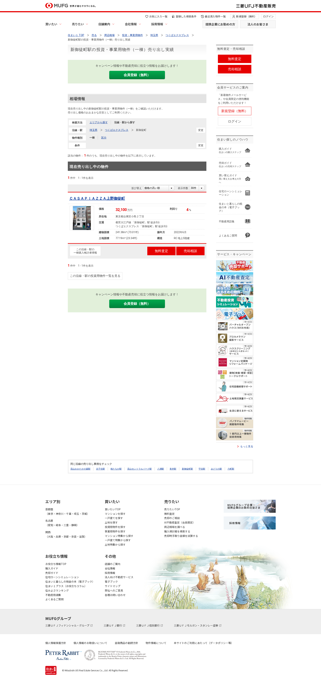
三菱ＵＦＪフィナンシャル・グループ (67, 625)
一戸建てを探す (114, 518)
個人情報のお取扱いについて (90, 643)
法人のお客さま (257, 24)
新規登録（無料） (246, 16)
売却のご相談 (172, 518)
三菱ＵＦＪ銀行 (113, 625)
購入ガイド (51, 568)
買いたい (51, 24)
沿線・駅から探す (124, 122)
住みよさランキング (57, 590)
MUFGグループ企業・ (243, 506)
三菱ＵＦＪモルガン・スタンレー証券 (196, 625)
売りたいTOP (172, 509)
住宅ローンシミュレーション (62, 577)
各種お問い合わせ (115, 595)
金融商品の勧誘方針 (126, 643)
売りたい (78, 24)
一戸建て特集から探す (118, 540)
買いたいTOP (113, 509)
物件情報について (156, 643)
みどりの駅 (216, 469)
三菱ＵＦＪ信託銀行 (148, 625)
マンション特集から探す (119, 536)
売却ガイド (51, 573)
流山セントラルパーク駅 (139, 469)
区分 (103, 137)
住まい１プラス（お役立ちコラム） (66, 586)
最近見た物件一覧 (215, 16)
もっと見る (246, 446)
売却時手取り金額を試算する (181, 536)
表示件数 (185, 188)
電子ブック (111, 581)
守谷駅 (202, 469)
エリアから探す (99, 122)
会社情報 (131, 24)
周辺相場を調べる (174, 527)
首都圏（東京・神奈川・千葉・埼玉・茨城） (67, 511)
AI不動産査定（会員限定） (179, 522)
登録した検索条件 (186, 16)
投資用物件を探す (115, 527)
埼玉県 (93, 129)
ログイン (268, 16)
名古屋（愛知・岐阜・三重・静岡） (62, 523)
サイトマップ (112, 586)
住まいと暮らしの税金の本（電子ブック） (70, 581)
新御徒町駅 (187, 469)
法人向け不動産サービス (119, 577)
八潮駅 (160, 469)
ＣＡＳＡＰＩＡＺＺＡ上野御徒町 (97, 198)
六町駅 (231, 469)
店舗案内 (104, 24)
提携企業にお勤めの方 (220, 24)
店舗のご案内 (112, 564)
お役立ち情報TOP (55, 564)
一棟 (92, 137)
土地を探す (111, 522)
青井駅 (173, 469)
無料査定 (169, 514)
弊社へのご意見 (114, 590)
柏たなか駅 (116, 469)
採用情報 (157, 24)
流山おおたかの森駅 (80, 469)
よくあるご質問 (54, 599)
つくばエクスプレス (116, 129)
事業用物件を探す (115, 531)
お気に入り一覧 (158, 16)
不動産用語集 (53, 595)
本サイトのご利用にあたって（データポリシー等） (204, 643)
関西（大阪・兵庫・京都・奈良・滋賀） (66, 534)
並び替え (138, 188)
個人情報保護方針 (55, 643)
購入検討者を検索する (177, 531)
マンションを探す (115, 514)
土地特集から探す (115, 544)
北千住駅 (100, 469)
